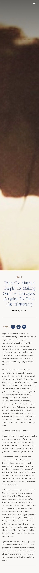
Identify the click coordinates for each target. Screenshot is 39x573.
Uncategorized (19, 310)
